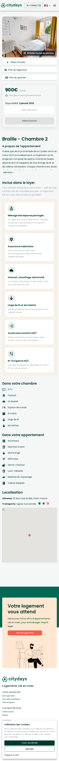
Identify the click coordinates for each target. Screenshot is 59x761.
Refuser (29, 749)
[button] (29, 36)
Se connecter (34, 5)
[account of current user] (54, 5)
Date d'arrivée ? (29, 110)
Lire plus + (8, 172)
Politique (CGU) (11, 755)
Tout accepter (29, 743)
